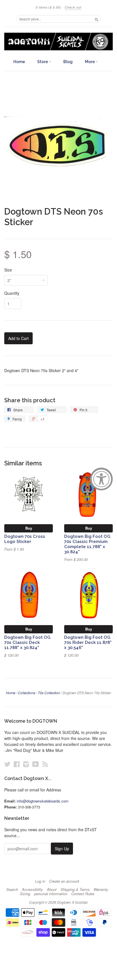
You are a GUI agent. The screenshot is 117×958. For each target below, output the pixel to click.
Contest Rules (83, 894)
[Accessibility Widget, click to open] (101, 479)
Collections (26, 692)
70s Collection (49, 692)
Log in (40, 881)
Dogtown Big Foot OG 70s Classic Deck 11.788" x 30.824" (27, 642)
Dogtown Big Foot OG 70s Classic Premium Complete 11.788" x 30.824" (87, 544)
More (90, 61)
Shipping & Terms (75, 889)
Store (43, 61)
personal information (50, 894)
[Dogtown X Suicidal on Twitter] (7, 764)
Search (12, 889)
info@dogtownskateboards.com (42, 801)
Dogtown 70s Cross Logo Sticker (24, 539)
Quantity (11, 293)
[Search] (96, 18)
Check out (73, 7)
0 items (48, 7)
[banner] (58, 41)
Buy (28, 528)
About (52, 889)
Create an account (64, 881)
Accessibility (32, 889)
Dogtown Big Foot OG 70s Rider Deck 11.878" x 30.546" (88, 642)
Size (8, 269)
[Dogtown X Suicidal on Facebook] (17, 764)
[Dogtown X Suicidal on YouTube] (35, 764)
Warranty (101, 889)
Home (19, 61)
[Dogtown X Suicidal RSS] (45, 764)
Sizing (25, 894)
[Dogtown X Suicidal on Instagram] (26, 764)
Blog (68, 61)
